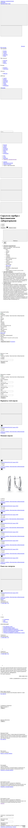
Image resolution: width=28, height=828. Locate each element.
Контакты (3, 3)
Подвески (5, 80)
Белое (4, 61)
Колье (4, 56)
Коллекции (5, 85)
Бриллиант (5, 68)
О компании (6, 619)
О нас (9, 3)
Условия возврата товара (9, 627)
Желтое (5, 63)
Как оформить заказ (7, 626)
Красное (5, 60)
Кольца (5, 79)
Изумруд (5, 67)
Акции (4, 84)
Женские (5, 73)
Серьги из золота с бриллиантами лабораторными (12, 518)
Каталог (5, 144)
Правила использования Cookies (10, 631)
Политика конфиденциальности (10, 629)
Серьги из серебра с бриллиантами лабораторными (12, 431)
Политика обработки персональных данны (13, 630)
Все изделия (3, 47)
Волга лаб (8, 265)
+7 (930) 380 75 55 (5, 603)
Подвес (5, 51)
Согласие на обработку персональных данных (14, 632)
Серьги (5, 53)
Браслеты (5, 54)
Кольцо (5, 52)
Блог (6, 3)
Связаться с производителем (7, 1)
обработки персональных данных (8, 826)
